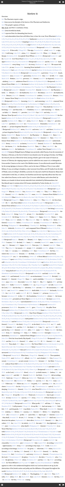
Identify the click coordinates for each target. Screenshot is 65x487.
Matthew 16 (32, 3)
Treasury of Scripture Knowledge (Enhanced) (33, 1)
